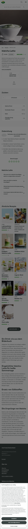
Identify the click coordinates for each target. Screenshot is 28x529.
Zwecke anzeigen (14, 526)
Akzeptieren (14, 518)
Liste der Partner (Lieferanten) (6, 514)
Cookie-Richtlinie (17, 503)
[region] (14, 506)
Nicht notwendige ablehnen (14, 522)
